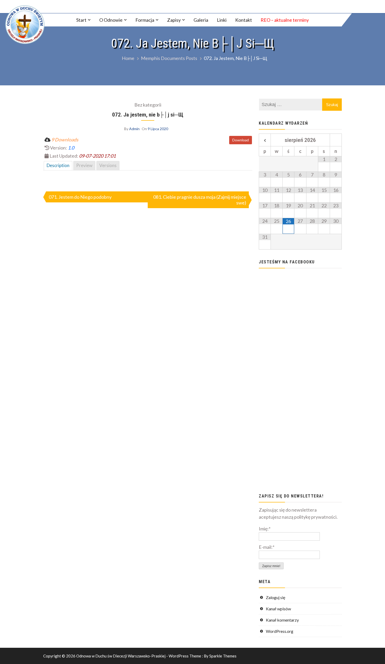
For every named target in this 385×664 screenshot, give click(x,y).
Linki (222, 20)
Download (240, 140)
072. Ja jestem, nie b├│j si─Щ (147, 114)
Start (81, 20)
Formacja (144, 20)
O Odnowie (111, 20)
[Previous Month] (265, 140)
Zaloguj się (275, 597)
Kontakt (243, 20)
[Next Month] (336, 140)
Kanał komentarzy (282, 619)
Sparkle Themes (222, 656)
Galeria (201, 20)
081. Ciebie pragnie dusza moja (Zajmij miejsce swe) (199, 200)
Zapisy (174, 20)
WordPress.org (279, 631)
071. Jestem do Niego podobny (80, 197)
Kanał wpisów (278, 608)
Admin (134, 128)
